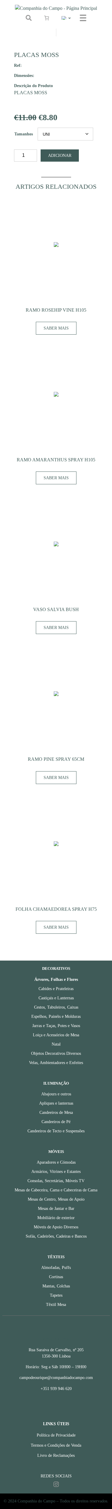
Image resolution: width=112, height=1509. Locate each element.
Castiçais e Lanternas (56, 998)
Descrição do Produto (33, 85)
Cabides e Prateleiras (56, 989)
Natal (56, 1044)
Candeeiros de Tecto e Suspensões (56, 1131)
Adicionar (59, 155)
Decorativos (56, 969)
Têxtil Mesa (56, 1304)
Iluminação (56, 1083)
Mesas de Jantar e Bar (56, 1208)
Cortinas (56, 1277)
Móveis (56, 1152)
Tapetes (56, 1295)
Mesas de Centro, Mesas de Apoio (56, 1199)
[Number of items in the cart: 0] (47, 18)
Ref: (18, 65)
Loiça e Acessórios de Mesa (56, 1035)
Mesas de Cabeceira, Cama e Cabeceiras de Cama (56, 1190)
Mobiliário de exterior (56, 1218)
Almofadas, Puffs (56, 1267)
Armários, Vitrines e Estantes (56, 1171)
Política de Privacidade (56, 1435)
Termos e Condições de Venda (56, 1445)
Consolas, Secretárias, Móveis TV (56, 1181)
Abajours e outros (56, 1094)
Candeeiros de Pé (56, 1122)
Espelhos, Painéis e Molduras (56, 1016)
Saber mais (56, 328)
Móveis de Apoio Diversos (56, 1227)
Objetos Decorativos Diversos (56, 1053)
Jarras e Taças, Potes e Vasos (56, 1025)
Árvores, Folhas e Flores (56, 979)
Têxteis (56, 1257)
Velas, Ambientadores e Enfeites (56, 1062)
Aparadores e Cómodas (56, 1162)
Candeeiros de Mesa (56, 1112)
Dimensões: (24, 75)
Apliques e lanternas (56, 1103)
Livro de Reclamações (56, 1455)
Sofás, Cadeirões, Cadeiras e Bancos (56, 1236)
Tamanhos (23, 134)
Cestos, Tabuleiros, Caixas (56, 1007)
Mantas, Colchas (56, 1286)
